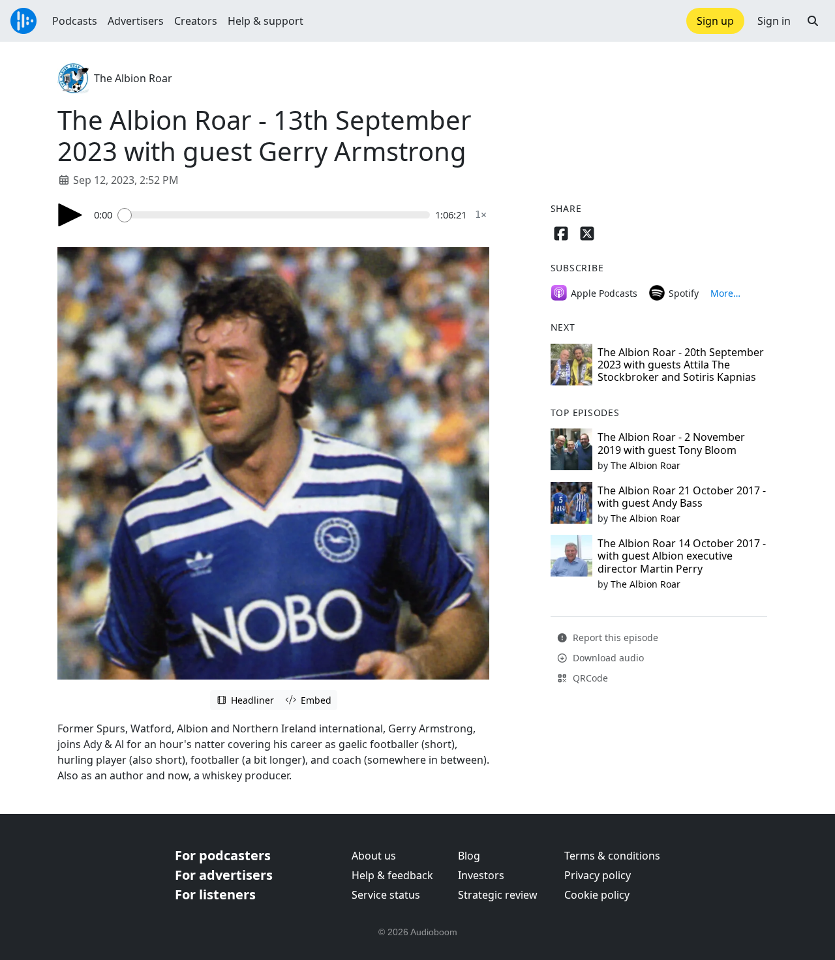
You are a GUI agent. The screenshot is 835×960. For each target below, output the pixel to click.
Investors (481, 875)
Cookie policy (597, 895)
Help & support (265, 21)
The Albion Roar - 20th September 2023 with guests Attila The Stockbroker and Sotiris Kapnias (681, 364)
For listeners (215, 894)
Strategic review (498, 895)
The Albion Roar (133, 78)
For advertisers (224, 875)
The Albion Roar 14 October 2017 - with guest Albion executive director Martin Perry (682, 555)
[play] (70, 214)
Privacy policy (597, 875)
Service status (386, 895)
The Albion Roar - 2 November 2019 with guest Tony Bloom (671, 443)
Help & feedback (392, 875)
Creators (195, 21)
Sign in (774, 21)
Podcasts (74, 21)
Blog (469, 855)
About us (374, 855)
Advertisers (136, 21)
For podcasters (223, 855)
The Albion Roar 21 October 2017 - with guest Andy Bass (682, 496)
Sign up (715, 21)
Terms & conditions (612, 855)
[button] (813, 21)
